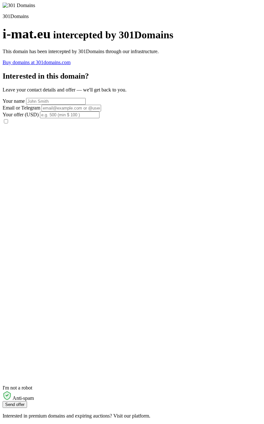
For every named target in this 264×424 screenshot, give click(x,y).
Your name (14, 101)
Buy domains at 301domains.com (37, 62)
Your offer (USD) (21, 114)
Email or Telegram (21, 108)
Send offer (14, 404)
